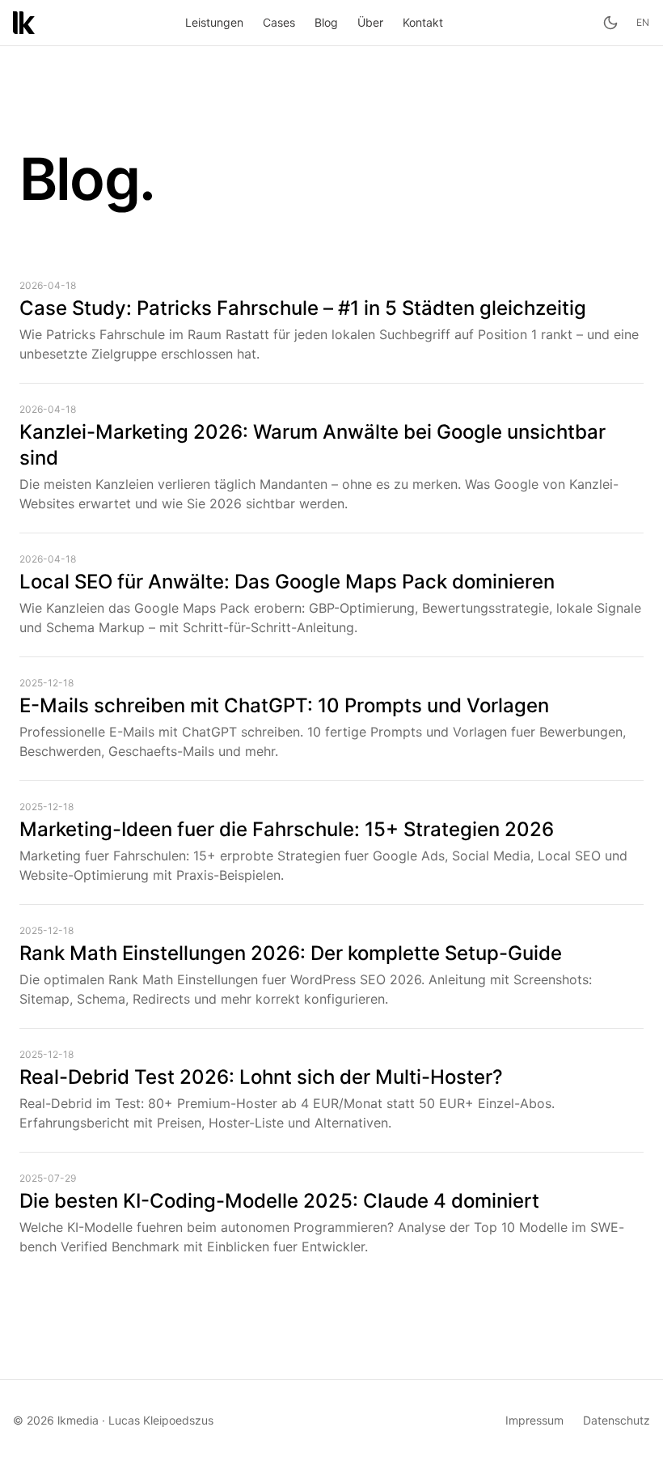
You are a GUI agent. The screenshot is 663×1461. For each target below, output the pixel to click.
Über (370, 22)
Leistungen (214, 22)
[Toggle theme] (610, 22)
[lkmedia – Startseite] (24, 22)
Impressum (534, 1420)
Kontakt (423, 22)
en (643, 22)
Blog (326, 22)
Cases (279, 22)
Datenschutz (616, 1420)
